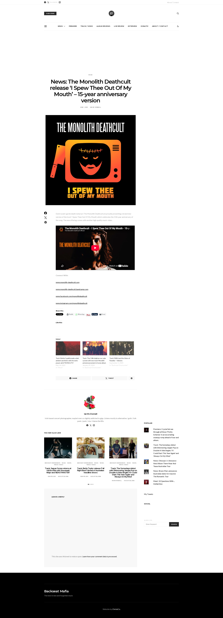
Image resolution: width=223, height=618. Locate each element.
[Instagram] (60, 2)
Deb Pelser (52, 476)
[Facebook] (45, 2)
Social (147, 504)
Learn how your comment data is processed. (99, 556)
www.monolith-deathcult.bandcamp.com (72, 289)
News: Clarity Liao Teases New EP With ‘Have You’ (164, 55)
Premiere (73, 26)
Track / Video (86, 26)
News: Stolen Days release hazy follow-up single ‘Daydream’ (112, 56)
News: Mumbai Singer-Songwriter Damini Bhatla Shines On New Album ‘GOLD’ (60, 57)
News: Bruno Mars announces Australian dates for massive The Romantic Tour (165, 474)
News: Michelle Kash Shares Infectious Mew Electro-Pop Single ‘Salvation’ (138, 57)
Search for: (148, 520)
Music (91, 75)
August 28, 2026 (63, 476)
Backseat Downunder (52, 463)
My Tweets (148, 494)
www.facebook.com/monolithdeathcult (71, 296)
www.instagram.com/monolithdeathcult (71, 303)
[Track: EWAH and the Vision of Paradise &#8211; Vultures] (121, 348)
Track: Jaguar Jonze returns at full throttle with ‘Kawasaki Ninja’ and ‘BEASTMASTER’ (58, 470)
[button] (178, 26)
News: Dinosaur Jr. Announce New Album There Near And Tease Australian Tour (164, 463)
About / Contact (173, 2)
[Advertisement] (111, 52)
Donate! (144, 26)
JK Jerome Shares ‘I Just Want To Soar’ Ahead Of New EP (86, 56)
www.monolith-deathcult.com (67, 282)
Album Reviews (103, 26)
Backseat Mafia (56, 591)
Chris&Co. (116, 609)
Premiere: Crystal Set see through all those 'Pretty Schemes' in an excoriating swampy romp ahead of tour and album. (166, 434)
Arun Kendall (117, 480)
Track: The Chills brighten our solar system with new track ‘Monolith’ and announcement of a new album (94, 360)
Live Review (119, 26)
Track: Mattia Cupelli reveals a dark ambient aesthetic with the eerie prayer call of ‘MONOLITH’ (67, 360)
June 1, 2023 (84, 107)
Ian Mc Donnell (95, 107)
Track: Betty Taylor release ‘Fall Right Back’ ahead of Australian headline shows (90, 470)
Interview (132, 26)
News (60, 26)
